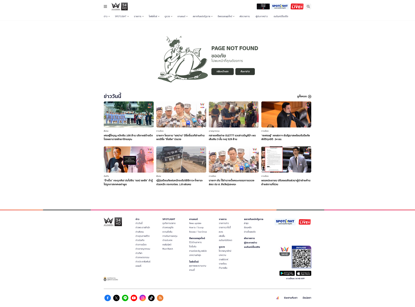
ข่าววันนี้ (139, 223)
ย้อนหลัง (248, 227)
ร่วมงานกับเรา (290, 298)
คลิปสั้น (222, 236)
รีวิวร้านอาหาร (195, 242)
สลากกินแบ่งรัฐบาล (201, 16)
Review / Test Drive (198, 231)
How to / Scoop (196, 227)
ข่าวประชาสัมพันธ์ (143, 261)
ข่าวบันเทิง (140, 240)
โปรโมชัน (192, 246)
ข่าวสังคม (140, 231)
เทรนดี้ (192, 270)
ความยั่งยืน (167, 231)
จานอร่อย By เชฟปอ (198, 250)
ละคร (221, 231)
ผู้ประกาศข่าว (262, 16)
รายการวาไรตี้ (225, 227)
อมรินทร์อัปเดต (225, 240)
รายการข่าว (224, 223)
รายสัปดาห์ (223, 259)
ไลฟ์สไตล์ (153, 16)
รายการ (137, 16)
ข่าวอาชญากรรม (143, 248)
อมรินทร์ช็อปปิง (281, 16)
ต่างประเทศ (167, 240)
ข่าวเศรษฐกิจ (167, 227)
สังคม (106, 131)
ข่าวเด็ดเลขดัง (250, 231)
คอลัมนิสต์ (166, 244)
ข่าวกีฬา (139, 253)
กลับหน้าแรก (223, 71)
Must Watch (167, 248)
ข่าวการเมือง (141, 244)
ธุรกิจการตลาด (169, 223)
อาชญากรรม (214, 131)
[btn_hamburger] (105, 6)
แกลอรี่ (138, 266)
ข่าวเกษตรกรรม (142, 257)
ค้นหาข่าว (245, 71)
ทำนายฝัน (223, 267)
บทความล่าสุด (195, 255)
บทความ (222, 255)
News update (195, 223)
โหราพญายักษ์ (225, 250)
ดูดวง (167, 16)
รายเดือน (223, 263)
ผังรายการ (245, 16)
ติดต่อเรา (307, 298)
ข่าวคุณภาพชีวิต (143, 236)
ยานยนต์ (181, 16)
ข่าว (105, 16)
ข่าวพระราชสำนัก (143, 227)
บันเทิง (106, 176)
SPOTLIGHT (120, 16)
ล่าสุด (246, 223)
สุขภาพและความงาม (197, 265)
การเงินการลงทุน (169, 236)
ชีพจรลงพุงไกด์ (225, 16)
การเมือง (160, 131)
